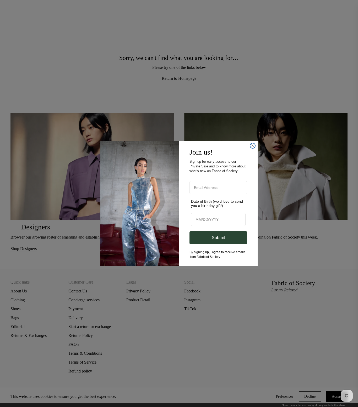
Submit (218, 237)
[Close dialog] (252, 145)
